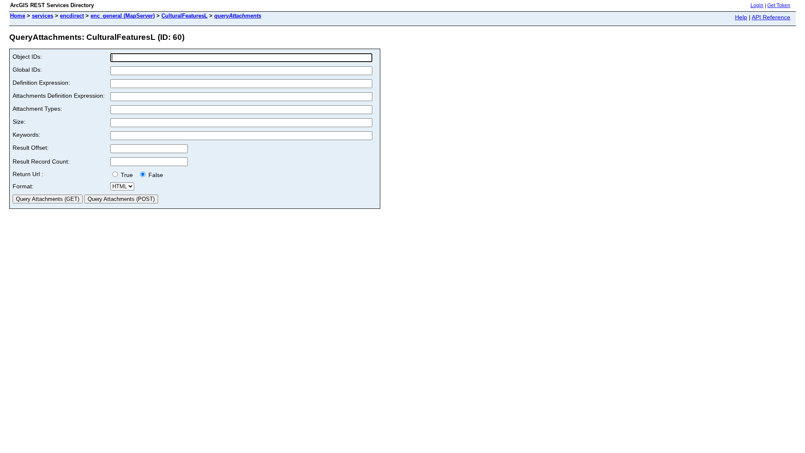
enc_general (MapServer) (123, 16)
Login (756, 5)
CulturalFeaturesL (184, 16)
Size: (19, 121)
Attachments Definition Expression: (59, 95)
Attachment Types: (37, 108)
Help (741, 17)
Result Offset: (31, 147)
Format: (23, 186)
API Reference (771, 17)
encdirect (72, 16)
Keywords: (26, 134)
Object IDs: (27, 56)
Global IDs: (27, 69)
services (42, 16)
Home (17, 16)
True (127, 175)
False (155, 175)
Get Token (778, 5)
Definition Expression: (41, 82)
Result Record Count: (41, 161)
